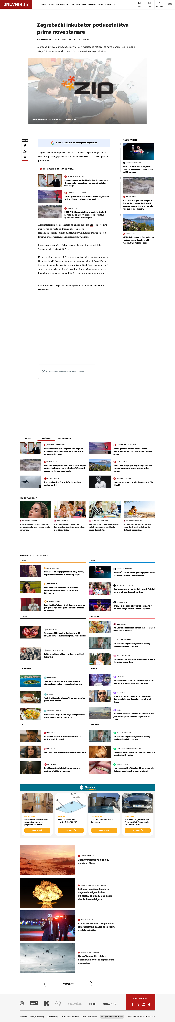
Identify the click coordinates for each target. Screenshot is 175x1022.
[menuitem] (170, 4)
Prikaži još (68, 984)
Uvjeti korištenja (52, 1017)
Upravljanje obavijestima (113, 1017)
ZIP (91, 225)
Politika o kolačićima (89, 1017)
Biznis (100, 4)
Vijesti (44, 4)
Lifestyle (70, 4)
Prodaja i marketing (37, 1017)
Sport (51, 4)
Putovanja (81, 4)
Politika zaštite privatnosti (70, 1017)
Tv (114, 4)
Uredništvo (24, 1017)
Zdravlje (92, 4)
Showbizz (60, 4)
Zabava (108, 4)
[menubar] (170, 4)
